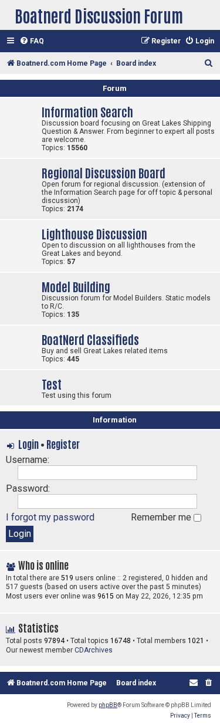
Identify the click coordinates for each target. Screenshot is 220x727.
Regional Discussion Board (103, 172)
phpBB (108, 705)
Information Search (87, 111)
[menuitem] (31, 41)
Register (63, 443)
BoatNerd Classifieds (90, 339)
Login (28, 443)
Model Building (76, 286)
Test (52, 383)
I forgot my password (50, 517)
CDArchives (94, 650)
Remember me (162, 517)
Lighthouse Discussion (94, 233)
